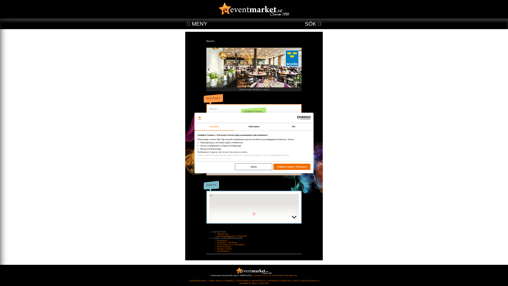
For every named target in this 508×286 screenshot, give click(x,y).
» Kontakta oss (259, 275)
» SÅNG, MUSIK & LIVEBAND (220, 281)
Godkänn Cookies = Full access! (292, 167)
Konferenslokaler (224, 247)
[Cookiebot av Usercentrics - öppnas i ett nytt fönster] (299, 118)
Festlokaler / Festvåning (227, 242)
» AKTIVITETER (257, 281)
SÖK (310, 24)
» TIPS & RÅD (263, 283)
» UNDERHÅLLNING (197, 281)
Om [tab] (293, 126)
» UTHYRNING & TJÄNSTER (277, 281)
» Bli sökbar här (290, 275)
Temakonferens (223, 251)
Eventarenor (222, 240)
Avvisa (254, 167)
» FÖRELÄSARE (242, 281)
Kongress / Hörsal (224, 249)
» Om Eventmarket (275, 275)
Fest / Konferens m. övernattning (230, 244)
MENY (199, 24)
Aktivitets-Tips (222, 234)
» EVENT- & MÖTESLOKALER (304, 281)
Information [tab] (254, 126)
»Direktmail (254, 111)
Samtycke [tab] (214, 126)
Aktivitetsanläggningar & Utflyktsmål (232, 236)
